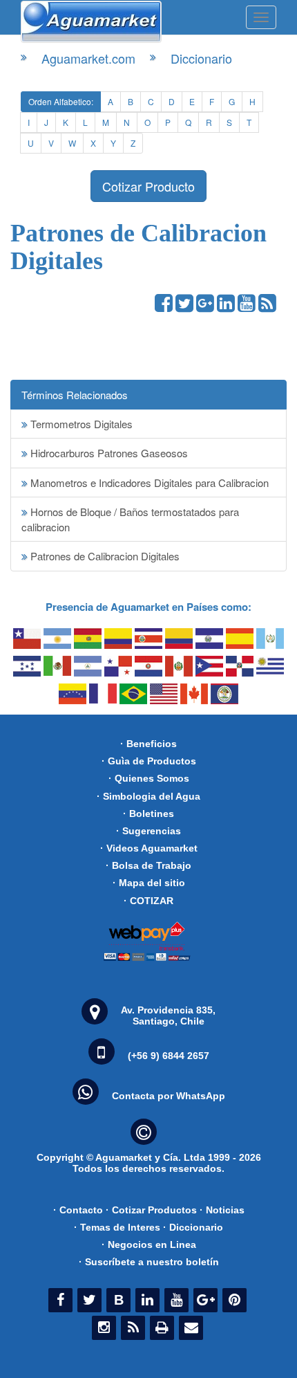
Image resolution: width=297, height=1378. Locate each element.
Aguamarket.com (88, 58)
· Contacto (78, 1209)
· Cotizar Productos (151, 1209)
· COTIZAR (148, 900)
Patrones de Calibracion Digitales (104, 556)
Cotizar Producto (148, 186)
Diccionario (201, 58)
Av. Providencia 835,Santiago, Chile (168, 1015)
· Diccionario (193, 1227)
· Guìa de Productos (149, 760)
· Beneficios (148, 743)
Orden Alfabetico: (60, 101)
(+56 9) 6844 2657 (168, 1055)
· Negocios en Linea (149, 1244)
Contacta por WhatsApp (168, 1095)
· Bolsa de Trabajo (148, 865)
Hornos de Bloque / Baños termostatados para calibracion (130, 518)
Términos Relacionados (74, 394)
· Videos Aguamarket (149, 848)
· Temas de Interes (117, 1227)
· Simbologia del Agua (148, 796)
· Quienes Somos (148, 778)
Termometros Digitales (80, 423)
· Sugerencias (148, 830)
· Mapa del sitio (149, 882)
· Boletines (148, 813)
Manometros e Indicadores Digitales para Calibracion (148, 482)
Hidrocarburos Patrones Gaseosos (108, 452)
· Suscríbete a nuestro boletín (149, 1261)
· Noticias (222, 1209)
